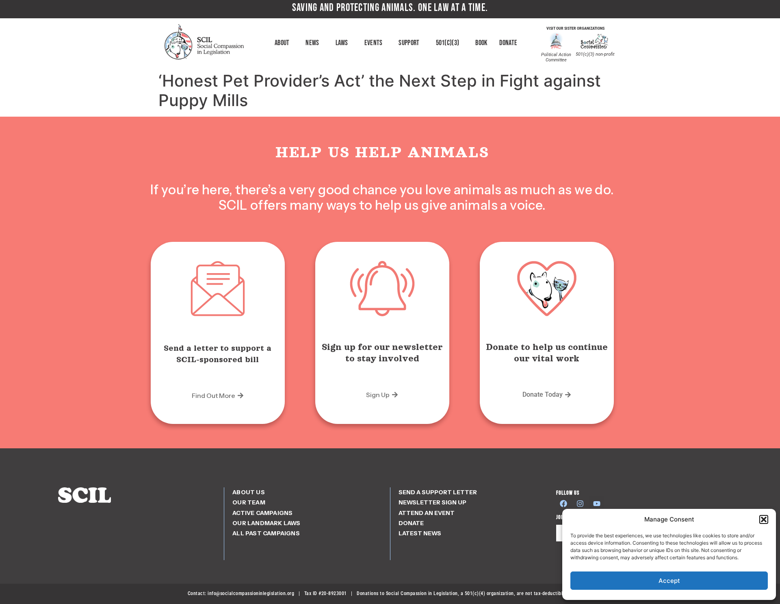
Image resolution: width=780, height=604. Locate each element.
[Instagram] (580, 503)
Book (481, 43)
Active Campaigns (262, 513)
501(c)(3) (447, 43)
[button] (764, 519)
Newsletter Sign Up (432, 502)
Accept (669, 580)
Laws (342, 43)
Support (409, 43)
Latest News (420, 533)
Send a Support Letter (438, 492)
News (312, 43)
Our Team (248, 502)
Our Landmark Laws (266, 523)
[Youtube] (596, 503)
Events (373, 43)
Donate (508, 43)
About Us (248, 492)
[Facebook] (563, 503)
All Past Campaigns (266, 533)
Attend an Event (427, 513)
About (282, 43)
